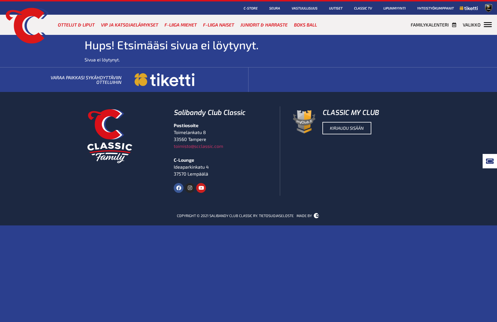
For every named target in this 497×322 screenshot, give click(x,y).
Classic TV (363, 8)
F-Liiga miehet (181, 24)
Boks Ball (305, 24)
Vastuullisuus (305, 8)
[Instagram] (190, 188)
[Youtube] (201, 188)
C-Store (251, 8)
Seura (274, 8)
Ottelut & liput (76, 24)
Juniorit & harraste (264, 24)
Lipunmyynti (394, 8)
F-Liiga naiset (218, 24)
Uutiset (336, 8)
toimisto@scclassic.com (198, 146)
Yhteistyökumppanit (435, 8)
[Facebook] (178, 188)
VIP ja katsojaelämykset (129, 24)
